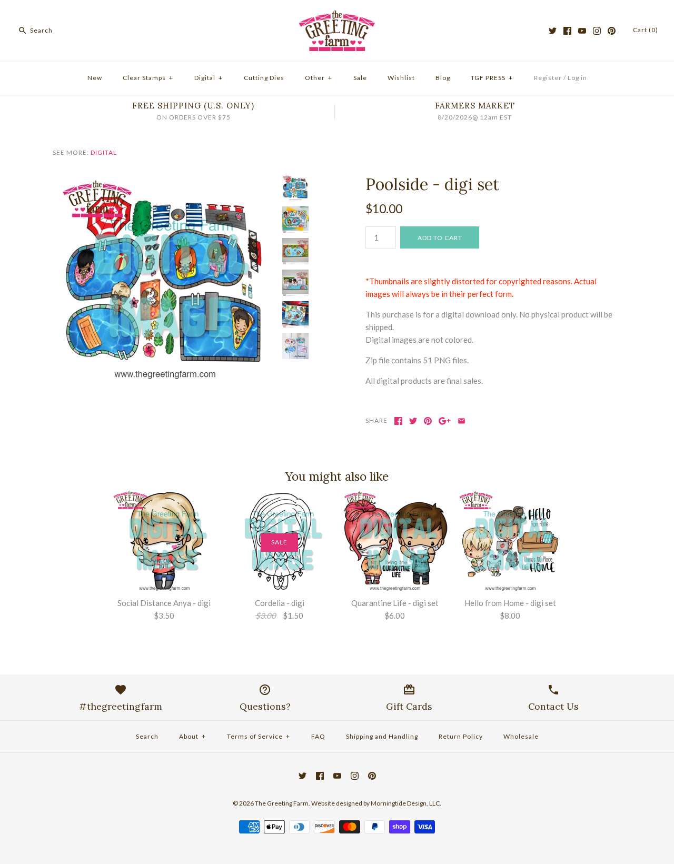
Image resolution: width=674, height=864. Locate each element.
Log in (577, 78)
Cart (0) (645, 30)
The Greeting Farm (282, 803)
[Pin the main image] (428, 421)
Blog (442, 78)
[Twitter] (553, 31)
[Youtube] (582, 31)
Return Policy (461, 736)
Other (318, 78)
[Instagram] (597, 31)
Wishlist (401, 78)
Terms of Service (258, 736)
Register (548, 78)
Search (147, 736)
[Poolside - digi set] (165, 181)
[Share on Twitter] (413, 421)
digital (104, 152)
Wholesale (521, 736)
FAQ (318, 736)
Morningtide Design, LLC (405, 803)
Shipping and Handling (382, 736)
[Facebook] (567, 31)
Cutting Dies (264, 78)
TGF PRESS (492, 78)
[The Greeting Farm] (337, 17)
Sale (360, 78)
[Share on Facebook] (398, 421)
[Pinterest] (612, 31)
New (94, 78)
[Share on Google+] (445, 421)
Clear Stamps (148, 78)
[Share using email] (461, 421)
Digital (208, 78)
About (192, 736)
